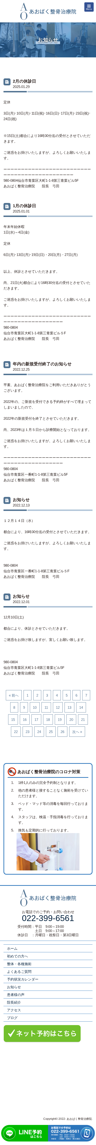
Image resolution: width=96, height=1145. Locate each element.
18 (48, 720)
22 (16, 732)
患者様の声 (15, 995)
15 (13, 720)
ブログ (12, 1018)
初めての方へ (17, 956)
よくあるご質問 (19, 972)
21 (83, 720)
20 (71, 720)
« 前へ (14, 695)
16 (25, 720)
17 (36, 720)
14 (81, 707)
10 (35, 707)
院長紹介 (14, 1002)
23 (27, 732)
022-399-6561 (48, 918)
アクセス (14, 1010)
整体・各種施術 (19, 964)
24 (39, 732)
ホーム (12, 948)
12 (58, 707)
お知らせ (14, 987)
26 (62, 732)
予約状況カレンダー (22, 979)
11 (46, 707)
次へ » (77, 732)
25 (51, 732)
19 (60, 720)
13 (69, 707)
